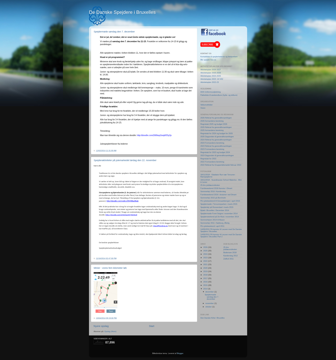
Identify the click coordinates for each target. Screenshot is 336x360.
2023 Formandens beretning (212, 149)
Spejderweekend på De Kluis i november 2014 (219, 217)
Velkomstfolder (206, 105)
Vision (202, 108)
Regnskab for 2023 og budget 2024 (215, 152)
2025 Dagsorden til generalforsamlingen (217, 137)
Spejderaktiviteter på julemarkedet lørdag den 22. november (125, 160)
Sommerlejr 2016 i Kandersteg (213, 191)
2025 (205, 251)
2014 (205, 289)
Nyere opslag (101, 326)
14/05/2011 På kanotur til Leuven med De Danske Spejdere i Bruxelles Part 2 (221, 236)
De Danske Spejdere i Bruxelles (122, 12)
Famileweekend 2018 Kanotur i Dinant (216, 188)
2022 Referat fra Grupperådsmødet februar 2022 (220, 165)
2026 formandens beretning (212, 121)
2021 (205, 264)
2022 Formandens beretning (212, 162)
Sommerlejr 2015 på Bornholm (213, 198)
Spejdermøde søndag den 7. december (114, 31)
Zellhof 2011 (228, 259)
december (209, 292)
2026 (205, 247)
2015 (205, 285)
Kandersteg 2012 (230, 256)
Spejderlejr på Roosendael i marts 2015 (216, 207)
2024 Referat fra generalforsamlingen (216, 140)
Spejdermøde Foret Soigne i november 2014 (219, 214)
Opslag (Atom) (110, 331)
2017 (205, 278)
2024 (205, 254)
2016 (205, 282)
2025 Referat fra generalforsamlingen (216, 127)
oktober (208, 307)
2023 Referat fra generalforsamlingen (216, 146)
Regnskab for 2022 (208, 159)
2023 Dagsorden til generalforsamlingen (217, 155)
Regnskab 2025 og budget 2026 (213, 124)
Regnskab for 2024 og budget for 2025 (216, 133)
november (209, 303)
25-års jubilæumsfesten (210, 185)
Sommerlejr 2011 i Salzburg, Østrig (214, 223)
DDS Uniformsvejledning (210, 92)
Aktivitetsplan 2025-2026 (210, 73)
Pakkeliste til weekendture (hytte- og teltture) (218, 95)
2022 (205, 261)
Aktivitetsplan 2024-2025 (210, 76)
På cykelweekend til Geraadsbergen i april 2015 (220, 201)
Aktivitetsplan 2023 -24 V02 (211, 79)
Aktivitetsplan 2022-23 (209, 82)
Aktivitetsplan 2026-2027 (210, 70)
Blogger (180, 353)
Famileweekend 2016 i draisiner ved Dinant (218, 195)
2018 (205, 275)
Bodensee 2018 (230, 253)
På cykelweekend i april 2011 (212, 226)
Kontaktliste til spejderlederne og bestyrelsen (219, 57)
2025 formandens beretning (212, 130)
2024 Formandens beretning (212, 143)
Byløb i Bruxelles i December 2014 (214, 210)
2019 (205, 271)
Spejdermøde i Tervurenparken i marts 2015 (218, 204)
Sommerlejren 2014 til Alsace (212, 220)
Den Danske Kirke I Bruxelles (212, 318)
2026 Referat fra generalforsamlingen (216, 118)
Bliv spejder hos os (208, 60)
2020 (205, 268)
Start (151, 326)
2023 (205, 258)
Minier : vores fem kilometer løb (110, 268)
